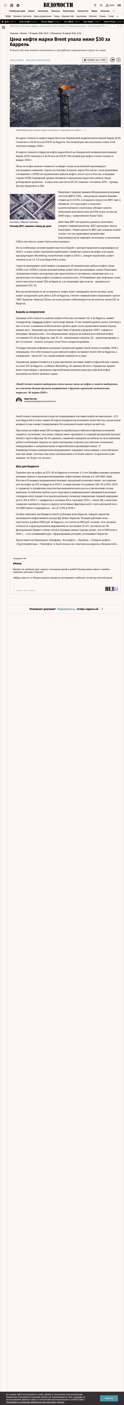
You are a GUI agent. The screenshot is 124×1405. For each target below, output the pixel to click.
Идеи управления (42, 16)
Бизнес (31, 11)
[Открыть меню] (119, 5)
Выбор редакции (76, 26)
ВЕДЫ (8, 16)
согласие (77, 1397)
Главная (14, 33)
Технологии (82, 11)
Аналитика (81, 16)
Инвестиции (68, 11)
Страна (102, 16)
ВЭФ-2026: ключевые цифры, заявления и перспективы (37, 26)
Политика (104, 11)
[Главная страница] (58, 5)
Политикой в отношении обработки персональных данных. (35, 1402)
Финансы (55, 11)
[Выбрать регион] (95, 5)
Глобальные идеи (17, 11)
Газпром (38, 322)
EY (59, 518)
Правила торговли (22, 16)
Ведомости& (68, 16)
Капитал (93, 16)
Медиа (94, 11)
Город (56, 16)
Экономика (43, 11)
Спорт (111, 16)
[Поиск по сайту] (101, 5)
